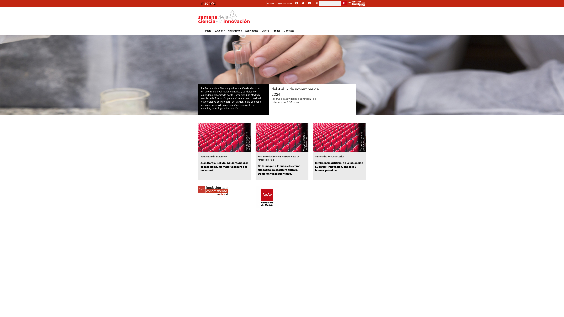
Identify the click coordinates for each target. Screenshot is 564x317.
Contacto (289, 31)
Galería (265, 31)
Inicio (208, 31)
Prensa (276, 31)
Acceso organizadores (279, 3)
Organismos (235, 31)
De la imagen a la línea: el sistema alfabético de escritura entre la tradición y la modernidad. (279, 170)
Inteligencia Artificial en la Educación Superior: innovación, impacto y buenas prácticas (339, 167)
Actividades (251, 31)
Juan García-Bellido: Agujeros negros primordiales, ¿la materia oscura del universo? (224, 167)
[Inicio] (208, 3)
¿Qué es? (220, 31)
